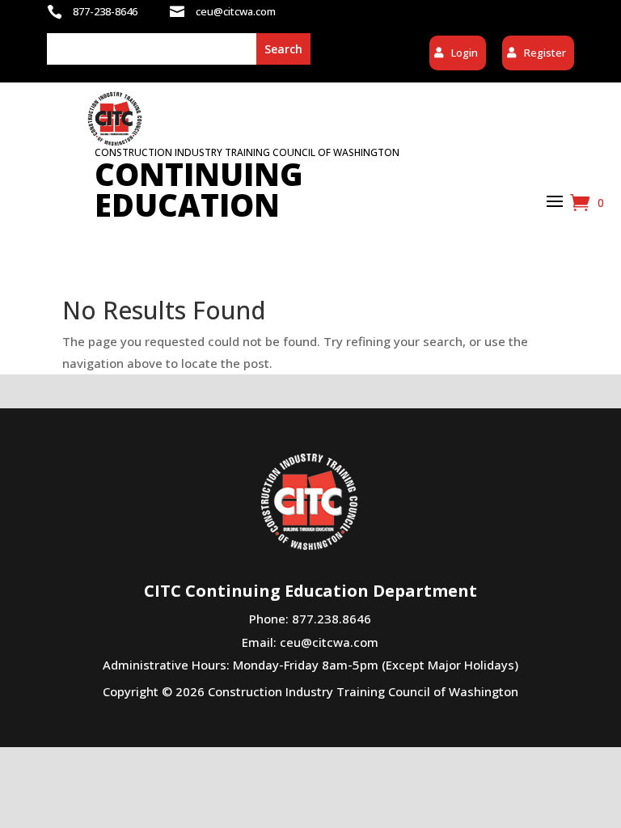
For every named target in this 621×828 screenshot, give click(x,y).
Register (545, 52)
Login (464, 52)
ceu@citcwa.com (329, 642)
